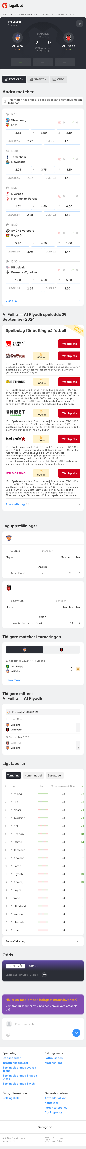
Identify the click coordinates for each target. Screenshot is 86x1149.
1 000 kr (41, 383)
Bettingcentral (24, 14)
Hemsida (7, 14)
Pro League (42, 14)
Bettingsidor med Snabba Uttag (19, 1077)
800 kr (41, 474)
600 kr (41, 357)
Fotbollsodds (54, 1058)
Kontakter (51, 1103)
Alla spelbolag (17, 504)
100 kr (41, 440)
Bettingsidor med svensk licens (19, 1069)
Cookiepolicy (54, 1112)
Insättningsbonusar (15, 1063)
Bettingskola (11, 1098)
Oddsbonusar (11, 1058)
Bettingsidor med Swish (18, 1083)
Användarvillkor (55, 1098)
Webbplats (69, 344)
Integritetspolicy (56, 1107)
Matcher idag (54, 1063)
